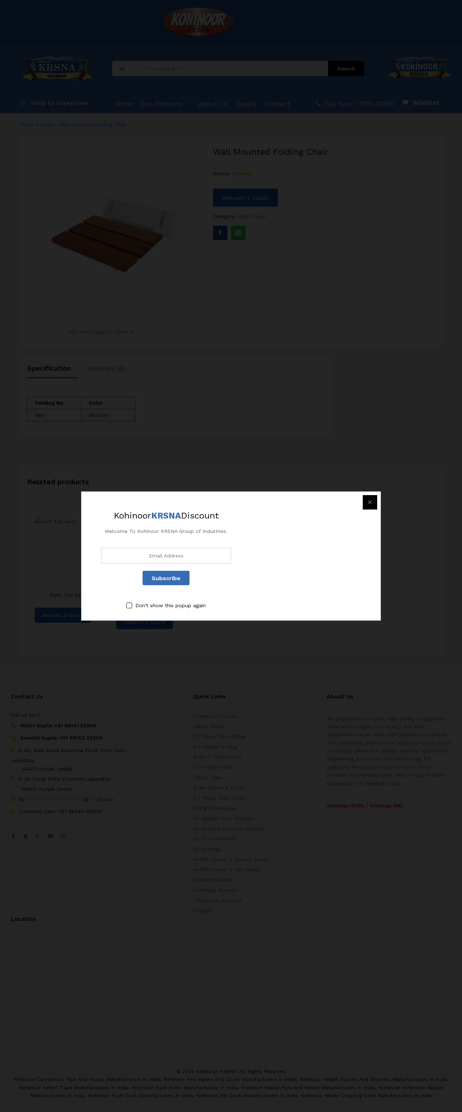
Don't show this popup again (170, 606)
